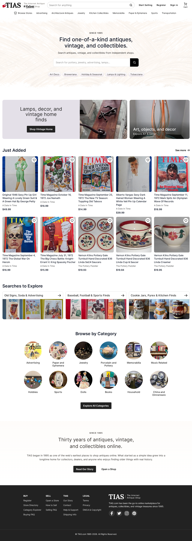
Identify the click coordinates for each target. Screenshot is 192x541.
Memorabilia (118, 13)
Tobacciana (136, 74)
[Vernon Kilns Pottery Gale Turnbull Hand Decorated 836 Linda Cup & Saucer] (134, 234)
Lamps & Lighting (116, 74)
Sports (154, 13)
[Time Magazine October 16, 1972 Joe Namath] (58, 174)
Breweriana (70, 74)
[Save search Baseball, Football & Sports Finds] (122, 295)
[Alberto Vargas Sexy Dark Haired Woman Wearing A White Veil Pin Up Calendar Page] (134, 174)
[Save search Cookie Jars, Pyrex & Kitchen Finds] (186, 295)
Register (161, 5)
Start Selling (145, 5)
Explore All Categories (96, 405)
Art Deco (54, 74)
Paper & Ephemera (138, 13)
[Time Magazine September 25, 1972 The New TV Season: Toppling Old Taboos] (96, 174)
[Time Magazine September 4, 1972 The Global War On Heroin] (20, 234)
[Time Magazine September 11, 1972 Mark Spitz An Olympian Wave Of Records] (172, 174)
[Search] (134, 62)
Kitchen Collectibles (98, 13)
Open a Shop (108, 469)
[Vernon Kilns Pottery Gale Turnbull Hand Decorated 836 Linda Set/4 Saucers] (96, 234)
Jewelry (81, 13)
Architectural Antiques (62, 13)
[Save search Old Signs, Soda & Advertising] (59, 295)
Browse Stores (25, 13)
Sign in (174, 5)
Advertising (41, 13)
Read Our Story (84, 469)
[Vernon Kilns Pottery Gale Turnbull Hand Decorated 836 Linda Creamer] (172, 234)
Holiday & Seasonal (92, 74)
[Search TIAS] (131, 5)
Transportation (169, 13)
